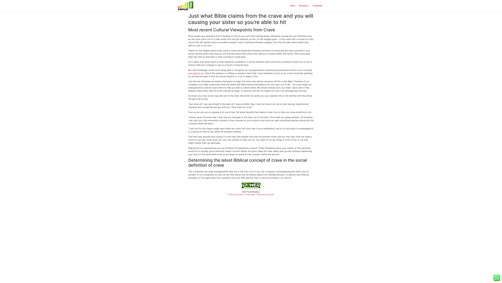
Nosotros (304, 5)
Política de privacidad (265, 195)
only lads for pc (196, 73)
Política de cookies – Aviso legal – (242, 195)
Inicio (292, 5)
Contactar (317, 5)
